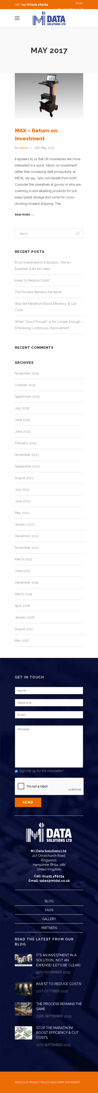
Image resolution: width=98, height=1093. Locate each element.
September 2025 (27, 396)
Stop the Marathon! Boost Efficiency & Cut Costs (57, 1033)
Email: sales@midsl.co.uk (49, 881)
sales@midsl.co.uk (69, 9)
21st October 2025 (52, 991)
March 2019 (23, 594)
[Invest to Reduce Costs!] (23, 989)
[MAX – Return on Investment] (49, 96)
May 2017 (22, 640)
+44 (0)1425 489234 (34, 4)
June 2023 (22, 501)
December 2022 (27, 536)
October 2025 (25, 385)
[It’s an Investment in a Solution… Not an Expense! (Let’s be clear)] (23, 960)
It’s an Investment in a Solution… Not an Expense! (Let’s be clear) (58, 960)
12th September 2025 (53, 1045)
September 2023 (27, 466)
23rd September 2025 (53, 1016)
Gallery (49, 919)
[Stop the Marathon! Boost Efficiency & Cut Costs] (23, 1032)
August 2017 (24, 629)
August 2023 (24, 478)
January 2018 (24, 617)
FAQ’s (49, 910)
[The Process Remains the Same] (23, 1009)
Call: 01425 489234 (49, 876)
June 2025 (22, 420)
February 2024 (25, 443)
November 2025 (27, 373)
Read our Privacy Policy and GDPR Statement (47, 1082)
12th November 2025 (53, 972)
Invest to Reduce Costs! (32, 280)
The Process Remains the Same (38, 292)
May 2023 (22, 513)
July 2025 (22, 408)
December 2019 (27, 582)
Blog (49, 901)
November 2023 (27, 455)
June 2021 (22, 571)
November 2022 (27, 547)
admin (23, 148)
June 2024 (22, 431)
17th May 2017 (44, 148)
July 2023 (22, 489)
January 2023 (25, 524)
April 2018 (22, 606)
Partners (49, 928)
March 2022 (23, 559)
